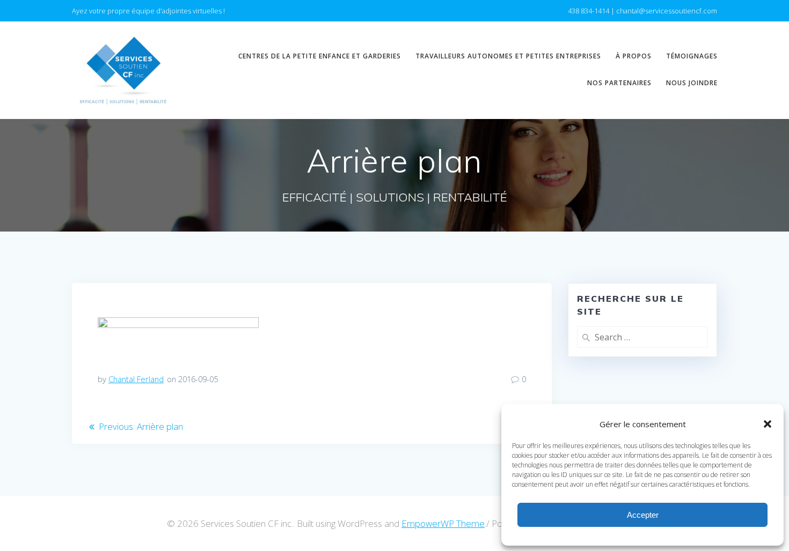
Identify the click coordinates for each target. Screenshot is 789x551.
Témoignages (692, 56)
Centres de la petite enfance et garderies (319, 56)
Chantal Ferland (136, 379)
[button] (767, 424)
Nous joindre (692, 82)
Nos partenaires (619, 82)
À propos (634, 56)
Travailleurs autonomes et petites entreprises (508, 56)
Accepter (643, 514)
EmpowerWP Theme (443, 523)
